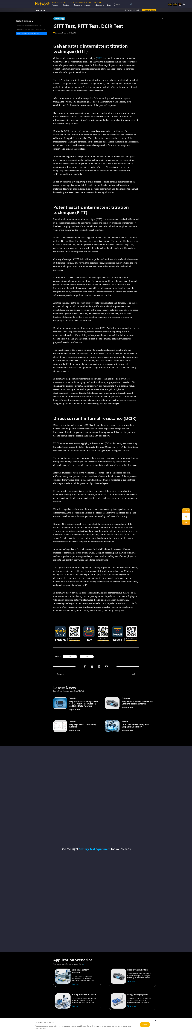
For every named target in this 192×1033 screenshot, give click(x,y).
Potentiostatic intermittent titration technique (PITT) (31, 29)
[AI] (170, 4)
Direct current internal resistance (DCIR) (28, 33)
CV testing (136, 10)
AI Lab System (98, 2)
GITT (99, 58)
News (109, 5)
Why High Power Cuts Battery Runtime (82, 725)
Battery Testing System (59, 2)
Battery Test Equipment (95, 849)
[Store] (175, 4)
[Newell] (180, 4)
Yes (70, 656)
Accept (144, 1024)
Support (77, 5)
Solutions (66, 5)
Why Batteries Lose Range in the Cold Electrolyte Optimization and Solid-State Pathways (83, 703)
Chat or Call (186, 510)
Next (133, 674)
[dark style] (162, 18)
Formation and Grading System (80, 2)
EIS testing (128, 10)
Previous (60, 674)
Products (55, 5)
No (87, 656)
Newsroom (40, 10)
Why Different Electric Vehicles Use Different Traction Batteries (137, 702)
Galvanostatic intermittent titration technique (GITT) (31, 25)
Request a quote (149, 10)
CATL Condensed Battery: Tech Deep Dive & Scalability (135, 725)
